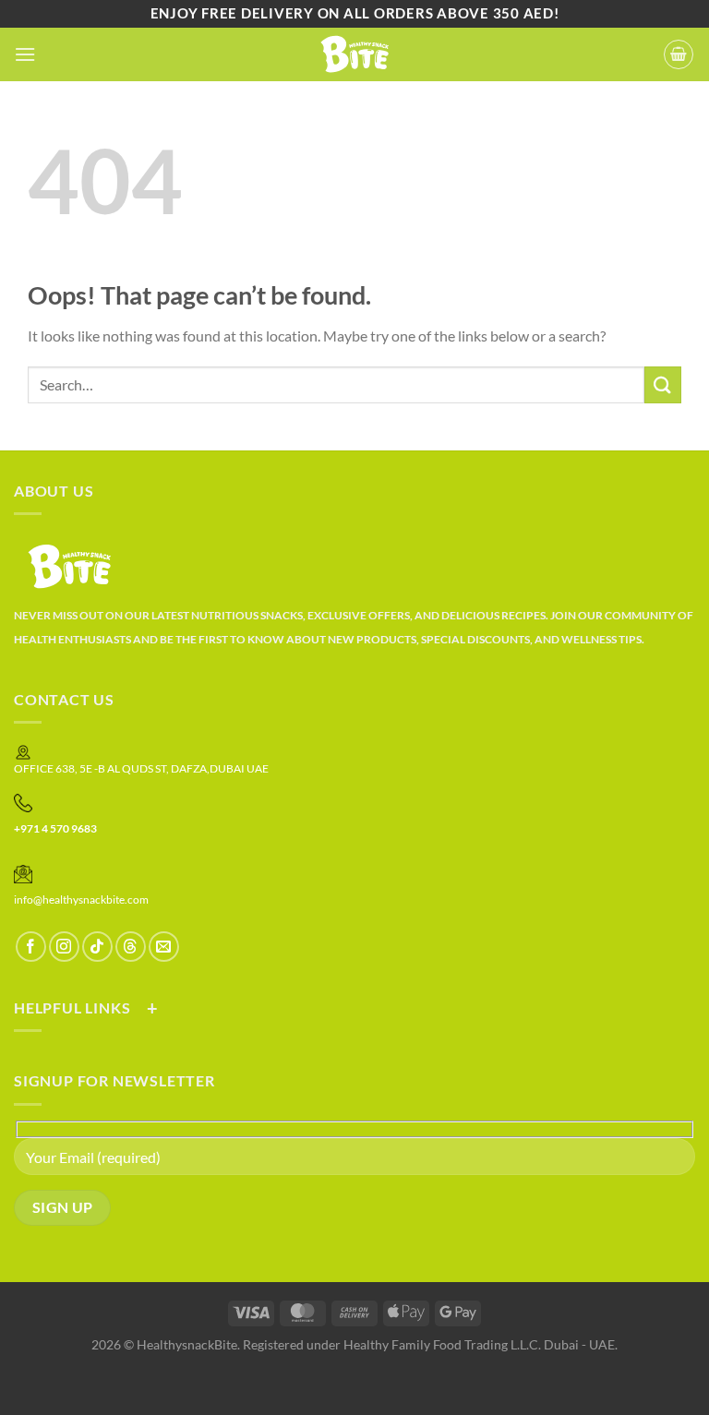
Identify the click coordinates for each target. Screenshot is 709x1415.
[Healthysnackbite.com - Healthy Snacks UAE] (355, 54)
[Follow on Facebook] (31, 946)
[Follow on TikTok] (97, 946)
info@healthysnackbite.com (81, 899)
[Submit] (662, 384)
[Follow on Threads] (130, 946)
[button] (25, 54)
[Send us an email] (164, 946)
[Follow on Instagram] (64, 946)
